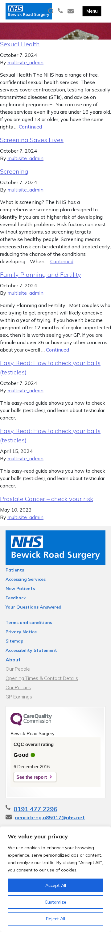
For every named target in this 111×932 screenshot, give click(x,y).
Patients (15, 570)
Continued (30, 127)
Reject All (55, 918)
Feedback (16, 598)
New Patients (20, 588)
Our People (18, 669)
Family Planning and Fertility (40, 274)
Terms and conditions (29, 622)
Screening (14, 171)
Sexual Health (20, 44)
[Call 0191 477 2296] (61, 11)
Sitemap (14, 641)
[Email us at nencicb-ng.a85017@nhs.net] (71, 11)
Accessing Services (26, 579)
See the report (31, 777)
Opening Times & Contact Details (42, 678)
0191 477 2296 (35, 809)
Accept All (55, 885)
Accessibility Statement (31, 650)
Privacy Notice (21, 632)
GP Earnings (19, 697)
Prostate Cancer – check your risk (46, 499)
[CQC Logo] (31, 724)
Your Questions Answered (33, 607)
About (13, 659)
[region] (55, 879)
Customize (55, 902)
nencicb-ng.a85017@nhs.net (50, 817)
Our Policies (18, 687)
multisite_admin (25, 62)
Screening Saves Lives (32, 140)
